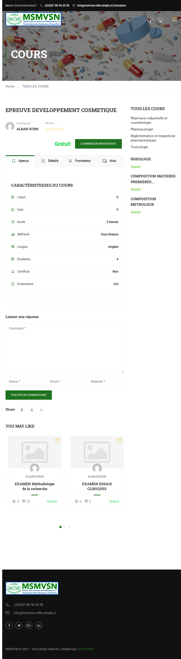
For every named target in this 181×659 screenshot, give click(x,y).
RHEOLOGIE (141, 159)
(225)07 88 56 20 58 (57, 5)
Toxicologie (139, 147)
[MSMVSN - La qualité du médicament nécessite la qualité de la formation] (33, 19)
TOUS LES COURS (35, 86)
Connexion (119, 5)
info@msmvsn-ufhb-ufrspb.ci (35, 613)
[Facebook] (22, 409)
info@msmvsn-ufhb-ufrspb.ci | (95, 5)
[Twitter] (31, 409)
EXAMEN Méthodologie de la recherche (35, 486)
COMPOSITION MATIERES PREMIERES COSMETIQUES (153, 182)
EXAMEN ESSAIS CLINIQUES (97, 486)
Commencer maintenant (98, 143)
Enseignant (23, 123)
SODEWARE (85, 649)
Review (49, 123)
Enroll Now (34, 452)
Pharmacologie (142, 129)
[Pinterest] (41, 409)
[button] (60, 527)
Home (10, 86)
